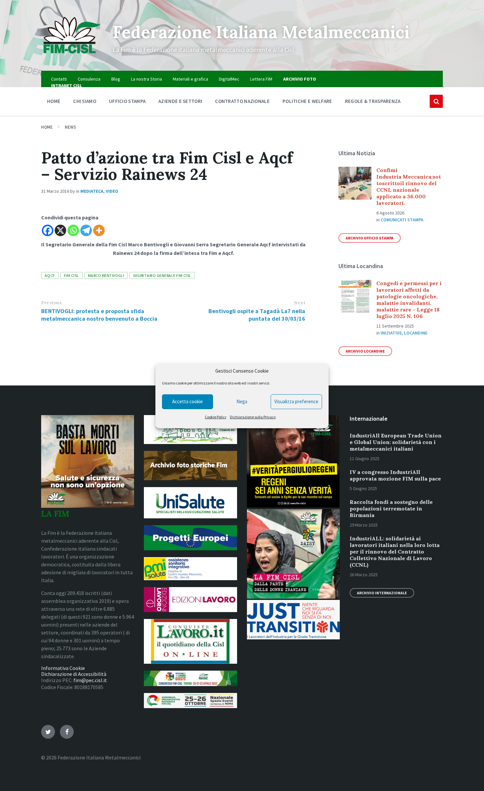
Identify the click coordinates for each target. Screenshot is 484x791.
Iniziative (391, 333)
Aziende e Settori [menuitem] (180, 101)
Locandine (415, 333)
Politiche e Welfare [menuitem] (307, 101)
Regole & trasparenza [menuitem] (373, 101)
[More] (99, 230)
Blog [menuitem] (115, 79)
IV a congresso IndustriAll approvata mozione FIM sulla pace (395, 475)
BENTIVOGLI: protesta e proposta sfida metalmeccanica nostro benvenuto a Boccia (99, 314)
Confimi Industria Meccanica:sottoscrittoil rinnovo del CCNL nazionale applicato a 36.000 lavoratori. (408, 186)
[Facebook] (47, 230)
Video (112, 191)
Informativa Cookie (63, 668)
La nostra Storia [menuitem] (146, 79)
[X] (60, 230)
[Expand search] (436, 101)
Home (47, 127)
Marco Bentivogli (106, 275)
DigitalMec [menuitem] (229, 79)
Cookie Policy (216, 416)
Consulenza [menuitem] (89, 79)
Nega (241, 401)
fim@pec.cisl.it (90, 680)
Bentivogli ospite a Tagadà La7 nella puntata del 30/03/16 (256, 314)
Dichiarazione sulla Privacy (253, 416)
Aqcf (50, 275)
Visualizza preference (296, 401)
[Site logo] (72, 58)
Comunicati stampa (402, 220)
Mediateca (91, 191)
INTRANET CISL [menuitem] (66, 85)
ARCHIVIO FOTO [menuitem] (299, 79)
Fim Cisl (71, 275)
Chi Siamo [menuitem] (84, 101)
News (70, 127)
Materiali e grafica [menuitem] (190, 79)
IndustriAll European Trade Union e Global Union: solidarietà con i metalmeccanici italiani (396, 442)
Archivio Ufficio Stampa (369, 237)
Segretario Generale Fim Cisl (162, 275)
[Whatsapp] (73, 230)
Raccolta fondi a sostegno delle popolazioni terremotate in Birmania (391, 508)
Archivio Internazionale (382, 592)
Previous (51, 303)
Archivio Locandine (365, 351)
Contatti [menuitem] (59, 79)
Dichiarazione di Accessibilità (73, 674)
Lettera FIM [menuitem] (261, 79)
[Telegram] (86, 230)
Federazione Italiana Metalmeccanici (261, 32)
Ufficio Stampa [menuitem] (127, 101)
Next (299, 303)
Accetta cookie (187, 401)
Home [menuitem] (53, 101)
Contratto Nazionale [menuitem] (242, 101)
